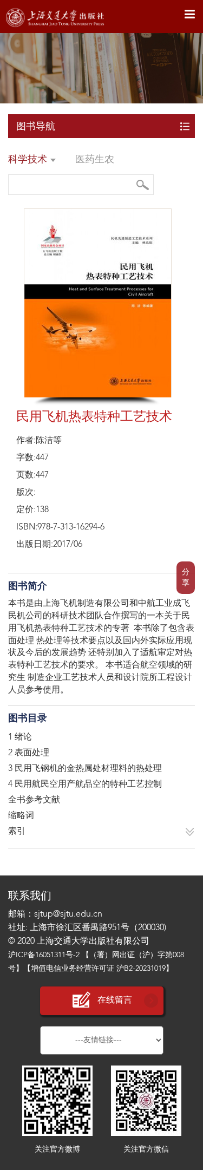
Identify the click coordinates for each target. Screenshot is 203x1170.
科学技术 (29, 160)
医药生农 (94, 160)
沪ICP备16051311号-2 (44, 955)
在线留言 (114, 1000)
